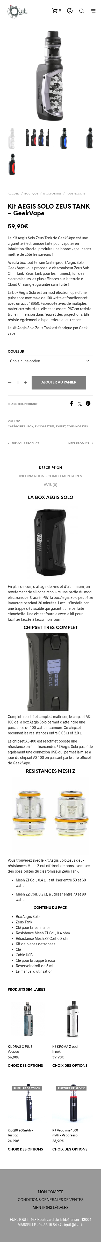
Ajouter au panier (58, 382)
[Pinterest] (89, 404)
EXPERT (61, 426)
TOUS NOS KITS (75, 193)
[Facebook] (73, 404)
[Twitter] (81, 404)
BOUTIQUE (31, 193)
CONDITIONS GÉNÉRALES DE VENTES (50, 1199)
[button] (56, 10)
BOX (30, 426)
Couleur (16, 352)
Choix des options (25, 1066)
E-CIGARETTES (52, 193)
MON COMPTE (50, 1191)
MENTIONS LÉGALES (50, 1207)
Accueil (13, 193)
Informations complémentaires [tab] (50, 476)
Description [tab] (50, 468)
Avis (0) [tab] (50, 485)
